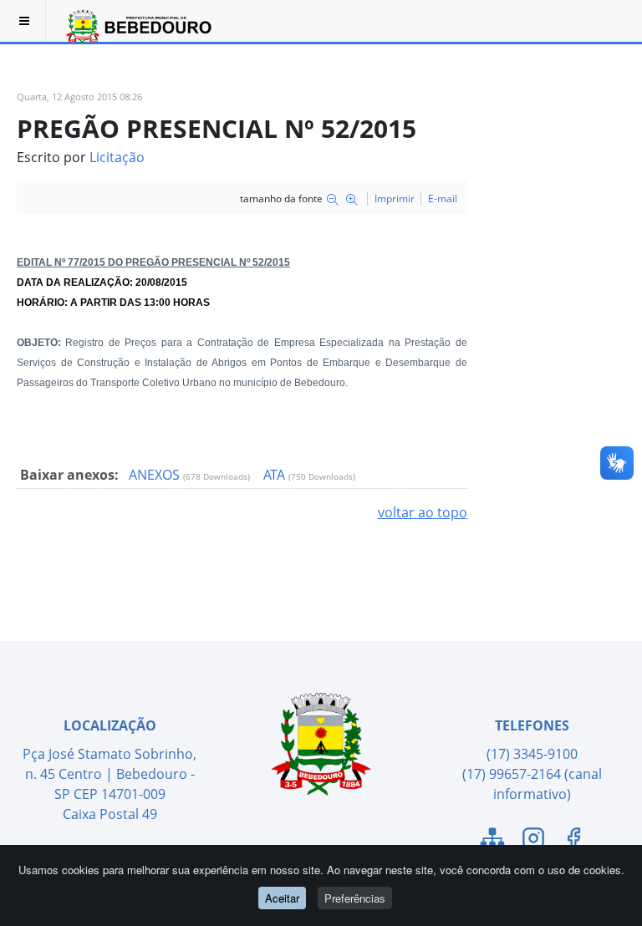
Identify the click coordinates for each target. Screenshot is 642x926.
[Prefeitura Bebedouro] (136, 21)
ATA (275, 475)
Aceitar (282, 898)
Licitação (117, 157)
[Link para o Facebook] (573, 841)
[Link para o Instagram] (533, 841)
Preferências (354, 898)
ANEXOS (156, 475)
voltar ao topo (422, 512)
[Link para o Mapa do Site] (492, 841)
